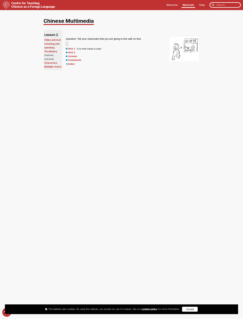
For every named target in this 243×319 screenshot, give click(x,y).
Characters (50, 62)
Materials (188, 5)
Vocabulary (50, 51)
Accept (190, 309)
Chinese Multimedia (68, 21)
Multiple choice (52, 66)
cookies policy (149, 309)
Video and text (52, 39)
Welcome (172, 5)
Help (202, 5)
